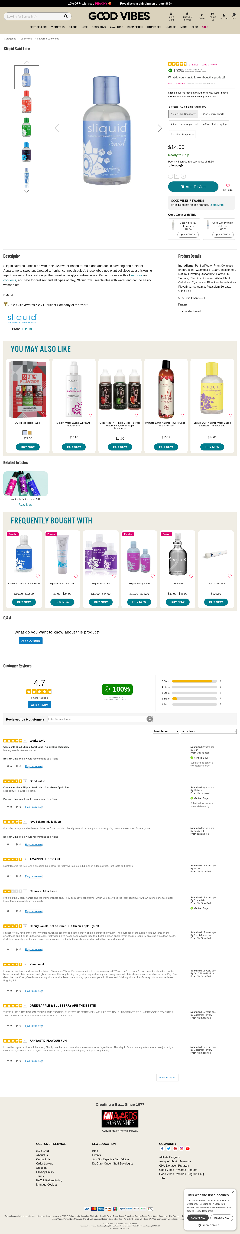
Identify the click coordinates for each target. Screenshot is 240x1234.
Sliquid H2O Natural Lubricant (23, 583)
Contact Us (43, 1159)
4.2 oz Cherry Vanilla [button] (212, 113)
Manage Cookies (46, 1184)
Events (96, 1155)
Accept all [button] (198, 1217)
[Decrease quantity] (170, 176)
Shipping (41, 1167)
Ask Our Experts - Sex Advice (110, 1159)
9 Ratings (193, 64)
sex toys (136, 275)
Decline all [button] (221, 1217)
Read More (26, 504)
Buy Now (28, 447)
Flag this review (34, 766)
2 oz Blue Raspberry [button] (182, 134)
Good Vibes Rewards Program (178, 1170)
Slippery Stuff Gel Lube (62, 583)
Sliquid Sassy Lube (139, 583)
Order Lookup (44, 1163)
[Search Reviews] (150, 719)
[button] (160, 128)
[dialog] (210, 1209)
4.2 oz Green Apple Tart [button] (184, 124)
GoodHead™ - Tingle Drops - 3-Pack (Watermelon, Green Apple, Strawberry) (119, 425)
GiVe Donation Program (174, 1165)
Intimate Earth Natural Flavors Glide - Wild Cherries (166, 424)
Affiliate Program (169, 1157)
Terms (40, 1176)
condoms (9, 280)
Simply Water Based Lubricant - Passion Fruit (73, 424)
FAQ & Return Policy (49, 1180)
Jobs (162, 1178)
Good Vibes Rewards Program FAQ (181, 1174)
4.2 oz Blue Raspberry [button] (183, 113)
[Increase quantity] (183, 176)
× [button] (232, 1192)
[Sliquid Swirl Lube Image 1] (108, 128)
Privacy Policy (45, 1172)
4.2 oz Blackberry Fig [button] (215, 124)
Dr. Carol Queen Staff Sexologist (112, 1163)
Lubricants (26, 38)
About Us (42, 1155)
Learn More (216, 205)
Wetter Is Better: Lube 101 (25, 499)
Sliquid (27, 329)
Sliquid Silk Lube (101, 583)
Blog (95, 1151)
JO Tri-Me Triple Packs (27, 422)
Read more (207, 1211)
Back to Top (165, 1077)
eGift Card (42, 1151)
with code (90, 3)
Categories (10, 38)
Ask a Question (176, 83)
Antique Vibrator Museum (175, 1161)
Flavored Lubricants (48, 38)
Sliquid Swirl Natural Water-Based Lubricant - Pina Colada (212, 424)
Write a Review (209, 64)
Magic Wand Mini (215, 583)
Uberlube (178, 583)
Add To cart (196, 186)
